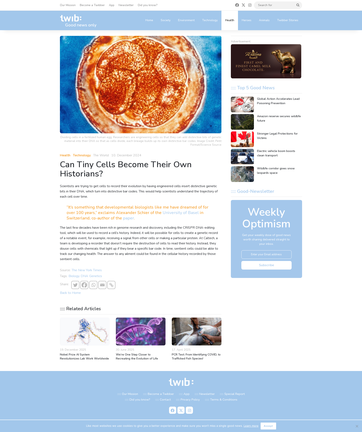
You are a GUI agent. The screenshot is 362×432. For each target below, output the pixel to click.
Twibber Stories (287, 20)
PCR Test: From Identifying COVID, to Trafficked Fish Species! (196, 357)
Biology (74, 276)
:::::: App (184, 394)
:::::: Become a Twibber (158, 394)
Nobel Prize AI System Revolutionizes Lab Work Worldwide (84, 357)
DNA (84, 276)
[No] (357, 426)
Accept (268, 425)
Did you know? (147, 5)
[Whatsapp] (93, 285)
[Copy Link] (111, 285)
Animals (264, 20)
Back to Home (70, 293)
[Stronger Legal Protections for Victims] (242, 139)
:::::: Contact (163, 399)
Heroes (246, 20)
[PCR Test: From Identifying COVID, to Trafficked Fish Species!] (196, 332)
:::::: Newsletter (205, 394)
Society (166, 20)
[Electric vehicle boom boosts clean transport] (242, 157)
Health (229, 20)
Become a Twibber (92, 5)
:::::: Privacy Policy (188, 399)
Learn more (251, 425)
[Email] (102, 285)
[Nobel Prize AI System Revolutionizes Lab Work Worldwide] (85, 331)
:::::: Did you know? (137, 399)
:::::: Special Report (232, 394)
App (111, 5)
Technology (210, 20)
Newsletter (126, 5)
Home (149, 20)
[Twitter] (75, 285)
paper (128, 218)
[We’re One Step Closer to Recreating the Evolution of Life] (140, 332)
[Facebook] (84, 285)
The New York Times (87, 270)
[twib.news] (72, 18)
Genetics (95, 276)
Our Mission (68, 5)
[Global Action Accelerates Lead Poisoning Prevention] (242, 104)
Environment (186, 20)
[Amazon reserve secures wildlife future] (242, 122)
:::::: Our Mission (127, 394)
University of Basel (181, 212)
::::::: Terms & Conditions (221, 399)
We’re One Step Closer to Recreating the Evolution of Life (137, 357)
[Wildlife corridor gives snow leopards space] (242, 174)
